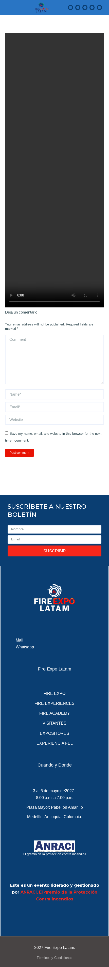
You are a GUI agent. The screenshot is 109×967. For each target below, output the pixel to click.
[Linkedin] (54, 914)
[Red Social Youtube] (92, 7)
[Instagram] (82, 914)
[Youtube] (68, 914)
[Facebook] (26, 914)
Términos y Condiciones (54, 958)
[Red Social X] (77, 7)
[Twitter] (40, 914)
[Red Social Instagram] (99, 7)
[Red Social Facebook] (70, 7)
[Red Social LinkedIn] (84, 7)
